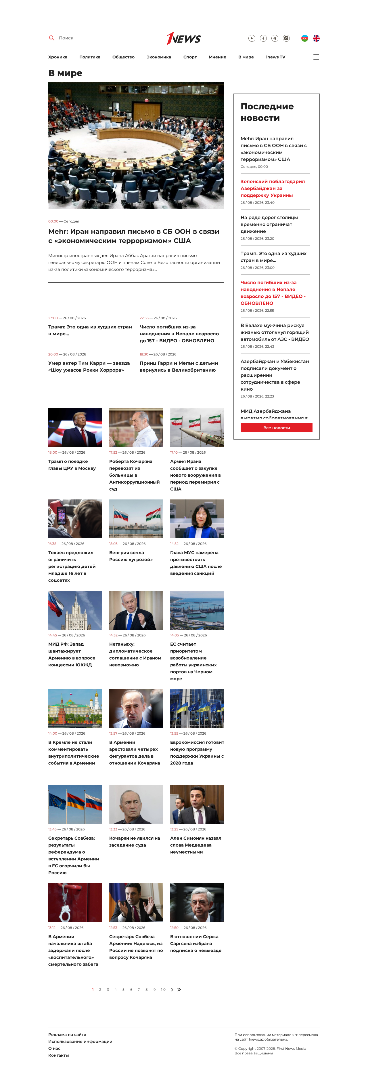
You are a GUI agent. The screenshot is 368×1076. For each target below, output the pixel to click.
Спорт (190, 57)
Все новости (276, 427)
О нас (54, 1048)
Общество (123, 57)
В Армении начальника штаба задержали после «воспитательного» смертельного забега (73, 950)
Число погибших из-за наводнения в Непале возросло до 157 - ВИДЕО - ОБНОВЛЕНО (179, 333)
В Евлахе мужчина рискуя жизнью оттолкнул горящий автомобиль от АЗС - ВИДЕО (275, 332)
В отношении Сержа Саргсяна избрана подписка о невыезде (196, 943)
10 (163, 989)
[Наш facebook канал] (263, 38)
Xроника (57, 57)
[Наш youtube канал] (251, 38)
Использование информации (80, 1041)
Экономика (159, 57)
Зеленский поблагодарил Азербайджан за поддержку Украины (273, 188)
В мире (246, 57)
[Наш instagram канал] (286, 38)
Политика (89, 57)
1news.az (256, 1039)
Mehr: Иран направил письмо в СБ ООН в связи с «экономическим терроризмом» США (274, 149)
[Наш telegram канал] (274, 38)
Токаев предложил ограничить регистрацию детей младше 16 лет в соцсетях (72, 566)
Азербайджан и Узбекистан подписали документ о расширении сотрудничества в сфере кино (275, 375)
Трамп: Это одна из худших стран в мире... (273, 257)
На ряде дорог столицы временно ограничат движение (269, 224)
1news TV (275, 57)
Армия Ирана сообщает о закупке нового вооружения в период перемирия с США (195, 475)
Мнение (217, 57)
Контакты (58, 1055)
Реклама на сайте (67, 1035)
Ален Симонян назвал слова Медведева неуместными (195, 845)
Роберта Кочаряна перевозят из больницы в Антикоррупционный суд (134, 475)
